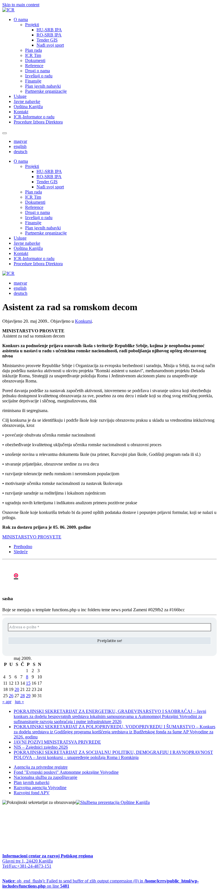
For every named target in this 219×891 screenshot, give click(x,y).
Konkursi (83, 321)
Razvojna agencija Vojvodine (40, 787)
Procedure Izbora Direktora (38, 122)
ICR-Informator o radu (34, 116)
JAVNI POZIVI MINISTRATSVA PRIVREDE (57, 742)
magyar (20, 141)
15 (28, 683)
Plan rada (33, 50)
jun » (19, 701)
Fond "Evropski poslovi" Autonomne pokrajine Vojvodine (66, 772)
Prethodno (23, 546)
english (20, 146)
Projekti (32, 24)
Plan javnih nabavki (43, 86)
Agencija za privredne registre (41, 767)
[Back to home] (8, 9)
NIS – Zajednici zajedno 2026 (41, 747)
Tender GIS (47, 40)
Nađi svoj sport (50, 45)
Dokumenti (35, 60)
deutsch (20, 151)
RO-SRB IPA (49, 34)
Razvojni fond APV (32, 792)
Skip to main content (20, 4)
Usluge (20, 96)
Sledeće (21, 551)
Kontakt (21, 111)
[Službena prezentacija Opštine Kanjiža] (113, 802)
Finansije (33, 81)
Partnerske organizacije (46, 91)
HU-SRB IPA (49, 29)
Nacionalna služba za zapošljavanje (45, 777)
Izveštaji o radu (38, 75)
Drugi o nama (37, 70)
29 (28, 695)
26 (11, 695)
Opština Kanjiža (28, 106)
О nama (21, 19)
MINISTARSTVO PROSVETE (31, 536)
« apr (6, 701)
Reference (34, 65)
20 (17, 689)
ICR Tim (33, 55)
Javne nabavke (27, 101)
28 (22, 695)
